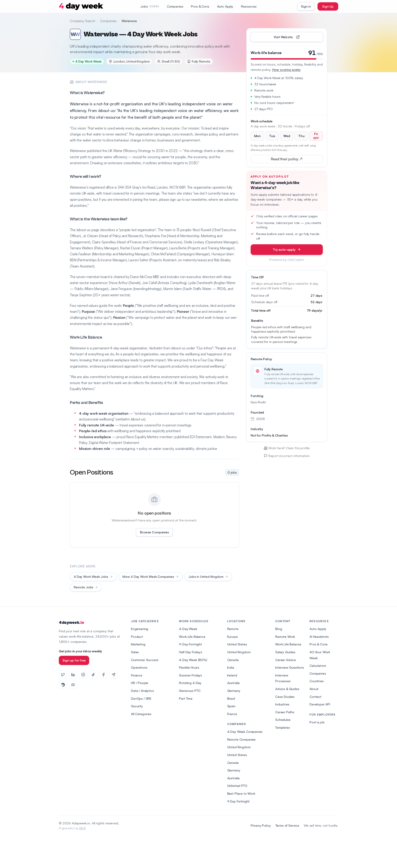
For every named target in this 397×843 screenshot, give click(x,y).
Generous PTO (189, 691)
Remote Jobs (83, 587)
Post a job (316, 722)
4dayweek (71, 622)
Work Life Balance (288, 644)
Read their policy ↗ (294, 160)
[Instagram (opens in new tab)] (83, 674)
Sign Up (328, 6)
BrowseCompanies (154, 532)
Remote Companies (241, 739)
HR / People (139, 683)
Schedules (283, 720)
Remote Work (285, 637)
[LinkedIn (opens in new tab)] (73, 674)
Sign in (306, 6)
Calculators (317, 665)
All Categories (141, 714)
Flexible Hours (189, 667)
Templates (282, 727)
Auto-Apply (317, 629)
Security (137, 706)
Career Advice (285, 660)
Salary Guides (285, 652)
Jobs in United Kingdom (205, 576)
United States (237, 644)
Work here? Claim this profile (289, 448)
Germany (233, 691)
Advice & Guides (287, 689)
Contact (315, 697)
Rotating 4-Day (190, 683)
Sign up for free (73, 660)
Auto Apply (225, 6)
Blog (278, 629)
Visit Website (294, 38)
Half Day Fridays (190, 652)
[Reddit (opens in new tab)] (63, 685)
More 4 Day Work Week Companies (148, 576)
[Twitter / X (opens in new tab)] (63, 674)
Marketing (138, 644)
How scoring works (286, 70)
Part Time (186, 698)
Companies (175, 6)
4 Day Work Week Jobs (91, 576)
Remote (232, 629)
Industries (282, 704)
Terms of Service (287, 825)
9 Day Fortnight (238, 801)
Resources (249, 6)
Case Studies (285, 697)
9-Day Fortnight (190, 644)
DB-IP (82, 828)
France (232, 714)
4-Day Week (188, 629)
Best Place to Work (241, 793)
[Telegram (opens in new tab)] (113, 674)
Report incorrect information (289, 456)
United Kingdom (239, 652)
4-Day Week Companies (245, 732)
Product (137, 637)
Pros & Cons (200, 6)
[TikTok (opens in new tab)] (93, 674)
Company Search (82, 21)
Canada (233, 660)
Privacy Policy (261, 825)
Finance (136, 675)
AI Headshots (319, 637)
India (230, 667)
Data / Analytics (142, 691)
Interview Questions (289, 667)
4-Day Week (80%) (193, 660)
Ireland (232, 675)
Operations (139, 667)
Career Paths (284, 712)
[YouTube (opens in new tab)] (73, 685)
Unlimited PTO (237, 786)
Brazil (231, 698)
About (313, 689)
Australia (233, 683)
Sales (135, 652)
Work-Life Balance (192, 637)
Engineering (139, 629)
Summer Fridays (190, 675)
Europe (232, 637)
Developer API (319, 704)
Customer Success (144, 660)
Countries (316, 681)
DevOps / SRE (141, 698)
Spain (231, 706)
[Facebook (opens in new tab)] (103, 674)
